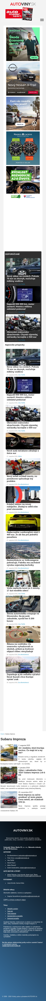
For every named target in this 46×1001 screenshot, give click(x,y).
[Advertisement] (23, 224)
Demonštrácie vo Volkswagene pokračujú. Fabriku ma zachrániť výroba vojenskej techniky (23, 562)
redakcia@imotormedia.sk (28, 867)
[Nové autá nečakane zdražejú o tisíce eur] (23, 449)
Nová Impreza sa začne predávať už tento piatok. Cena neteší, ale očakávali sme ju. (30, 798)
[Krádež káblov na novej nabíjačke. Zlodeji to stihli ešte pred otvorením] (23, 503)
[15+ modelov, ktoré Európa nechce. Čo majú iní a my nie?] (9, 760)
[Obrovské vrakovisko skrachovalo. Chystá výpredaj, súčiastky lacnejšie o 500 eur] (23, 331)
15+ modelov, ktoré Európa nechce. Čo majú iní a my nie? (31, 750)
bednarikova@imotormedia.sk (27, 855)
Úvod (2, 734)
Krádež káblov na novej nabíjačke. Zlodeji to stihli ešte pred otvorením (22, 506)
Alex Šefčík (21, 284)
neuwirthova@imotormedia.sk (30, 896)
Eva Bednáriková (23, 484)
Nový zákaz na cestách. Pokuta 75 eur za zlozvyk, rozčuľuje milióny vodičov (23, 278)
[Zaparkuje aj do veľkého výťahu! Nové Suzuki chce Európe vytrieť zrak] (23, 673)
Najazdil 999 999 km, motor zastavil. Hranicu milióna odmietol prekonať (20, 306)
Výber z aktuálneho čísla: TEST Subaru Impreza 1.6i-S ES (31, 772)
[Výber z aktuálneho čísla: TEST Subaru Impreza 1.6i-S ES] (9, 782)
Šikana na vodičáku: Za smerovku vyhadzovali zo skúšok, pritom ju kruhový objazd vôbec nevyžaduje (20, 648)
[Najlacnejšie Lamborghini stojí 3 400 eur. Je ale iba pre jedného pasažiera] (23, 531)
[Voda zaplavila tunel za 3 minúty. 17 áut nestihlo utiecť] (23, 587)
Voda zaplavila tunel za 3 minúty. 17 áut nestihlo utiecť (23, 589)
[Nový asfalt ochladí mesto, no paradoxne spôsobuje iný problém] (23, 475)
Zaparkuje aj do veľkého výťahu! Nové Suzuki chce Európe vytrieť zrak (23, 677)
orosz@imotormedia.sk (22, 858)
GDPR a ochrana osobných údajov (14, 900)
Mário (20, 456)
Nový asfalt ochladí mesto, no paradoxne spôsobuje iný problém (22, 478)
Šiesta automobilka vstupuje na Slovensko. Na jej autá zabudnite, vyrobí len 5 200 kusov (23, 617)
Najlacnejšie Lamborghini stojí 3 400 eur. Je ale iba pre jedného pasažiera (23, 534)
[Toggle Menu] (42, 20)
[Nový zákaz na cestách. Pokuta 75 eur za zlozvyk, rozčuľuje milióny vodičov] (23, 275)
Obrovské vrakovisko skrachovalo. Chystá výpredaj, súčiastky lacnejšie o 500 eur (22, 334)
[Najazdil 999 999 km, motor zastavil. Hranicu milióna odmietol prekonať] (23, 303)
